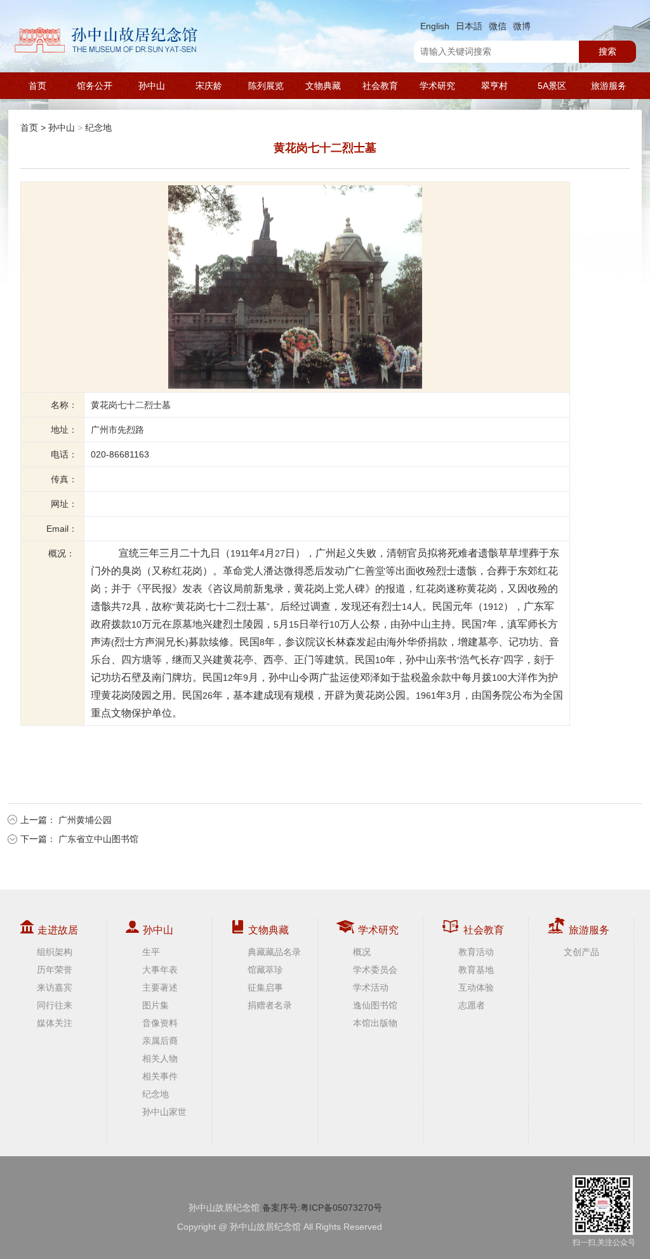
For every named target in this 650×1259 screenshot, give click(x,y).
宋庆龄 (209, 86)
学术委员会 (375, 970)
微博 (522, 26)
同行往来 (54, 1005)
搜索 (607, 51)
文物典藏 (323, 86)
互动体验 (476, 987)
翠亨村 (494, 86)
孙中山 (151, 86)
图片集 (155, 1005)
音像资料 (160, 1023)
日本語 (469, 26)
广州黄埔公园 (85, 820)
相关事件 (160, 1076)
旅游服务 (609, 86)
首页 (37, 86)
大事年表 (160, 970)
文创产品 (581, 952)
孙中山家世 (164, 1112)
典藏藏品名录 (274, 952)
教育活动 (476, 952)
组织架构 (54, 952)
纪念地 (98, 127)
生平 (151, 952)
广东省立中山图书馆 (98, 839)
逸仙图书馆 (375, 1005)
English (434, 26)
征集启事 (265, 987)
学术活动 (370, 987)
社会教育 (380, 86)
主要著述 (160, 987)
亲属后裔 (160, 1041)
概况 (362, 952)
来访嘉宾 (54, 987)
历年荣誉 (54, 970)
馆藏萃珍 (265, 970)
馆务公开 (94, 86)
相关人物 (160, 1058)
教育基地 (476, 970)
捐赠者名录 (270, 1005)
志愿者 (471, 1005)
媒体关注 (54, 1023)
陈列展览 (266, 86)
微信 (498, 26)
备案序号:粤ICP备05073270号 (322, 1208)
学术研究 (437, 86)
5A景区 (552, 86)
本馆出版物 (375, 1023)
